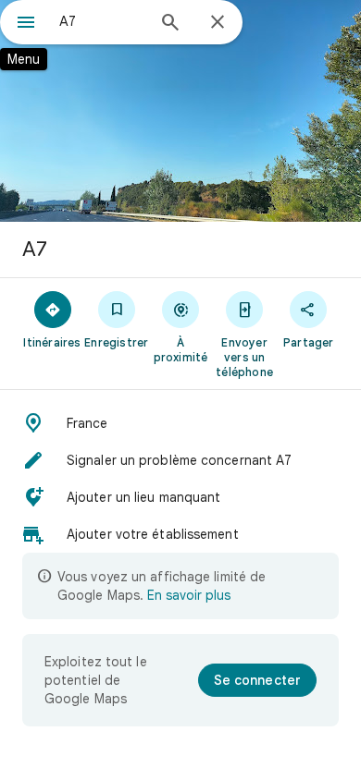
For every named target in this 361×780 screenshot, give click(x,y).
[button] (180, 423)
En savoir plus (188, 595)
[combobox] (101, 21)
